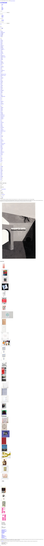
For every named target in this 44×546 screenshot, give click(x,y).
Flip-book (1, 160)
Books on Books (2, 127)
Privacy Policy (3, 537)
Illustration (1, 61)
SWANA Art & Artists (2, 143)
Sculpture (1, 82)
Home (2, 9)
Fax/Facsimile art (2, 144)
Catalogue (1, 92)
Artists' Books (1, 33)
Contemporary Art (2, 49)
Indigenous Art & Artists (3, 75)
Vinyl (0, 65)
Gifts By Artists (2, 122)
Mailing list (3, 533)
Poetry (1, 60)
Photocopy (1, 139)
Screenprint (1, 148)
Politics (1, 64)
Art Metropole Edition (2, 96)
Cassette (1, 150)
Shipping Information (4, 536)
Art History (1, 85)
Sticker (1, 159)
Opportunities (3, 532)
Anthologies (1, 166)
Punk (0, 134)
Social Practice (1, 118)
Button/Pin (1, 112)
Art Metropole (3, 2)
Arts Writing (1, 113)
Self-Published (1, 117)
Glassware (1, 128)
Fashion (1, 76)
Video (1, 178)
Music (1, 106)
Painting (1, 44)
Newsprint (1, 154)
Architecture (1, 59)
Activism (1, 102)
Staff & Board (3, 530)
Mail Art (1, 132)
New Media (1, 40)
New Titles (1, 31)
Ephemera (1, 173)
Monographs (1, 176)
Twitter (2, 15)
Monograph (1, 81)
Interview (1, 71)
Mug (0, 155)
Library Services (3, 535)
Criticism (1, 43)
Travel (1, 138)
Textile (1, 133)
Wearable (1, 91)
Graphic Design (2, 66)
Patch (0, 97)
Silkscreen (1, 153)
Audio (1, 167)
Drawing (1, 80)
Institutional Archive (4, 531)
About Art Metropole (4, 529)
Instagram (3, 20)
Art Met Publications (2, 32)
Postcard (1, 86)
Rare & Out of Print (2, 55)
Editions (1, 172)
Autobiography (2, 129)
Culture (1, 54)
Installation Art (1, 101)
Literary (1, 39)
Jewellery (1, 123)
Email (2, 16)
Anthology (1, 108)
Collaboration (1, 107)
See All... (1, 163)
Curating (1, 149)
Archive (2, 8)
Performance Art (2, 45)
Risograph (1, 87)
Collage (1, 50)
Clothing (1, 171)
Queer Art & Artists (2, 70)
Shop (2, 7)
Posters (1, 177)
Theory (1, 111)
